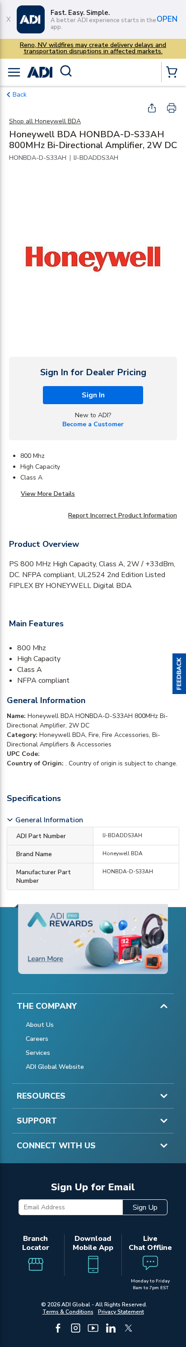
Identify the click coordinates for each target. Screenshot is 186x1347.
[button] (179, 673)
